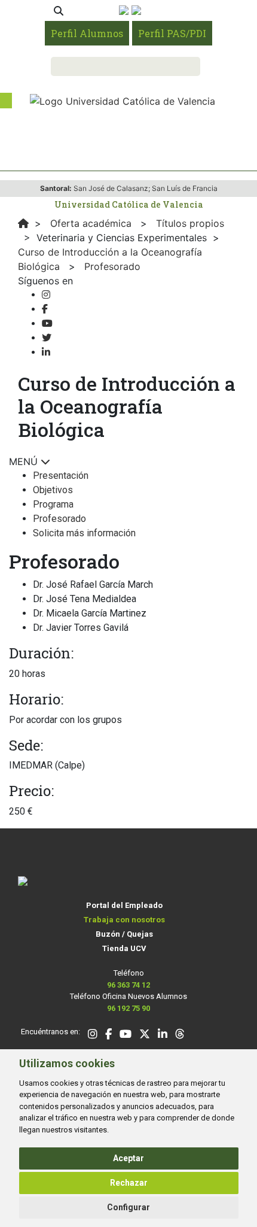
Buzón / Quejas (124, 934)
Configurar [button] (128, 1207)
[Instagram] (46, 294)
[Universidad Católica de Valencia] (122, 100)
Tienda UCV (124, 948)
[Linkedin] (46, 352)
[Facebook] (45, 309)
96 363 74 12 (128, 984)
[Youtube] (47, 323)
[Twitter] (46, 338)
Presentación (60, 475)
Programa (53, 504)
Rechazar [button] (129, 1182)
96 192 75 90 (128, 1008)
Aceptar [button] (128, 1158)
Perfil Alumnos (87, 33)
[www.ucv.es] (23, 223)
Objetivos (53, 490)
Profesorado (59, 518)
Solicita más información (84, 533)
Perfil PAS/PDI (172, 33)
